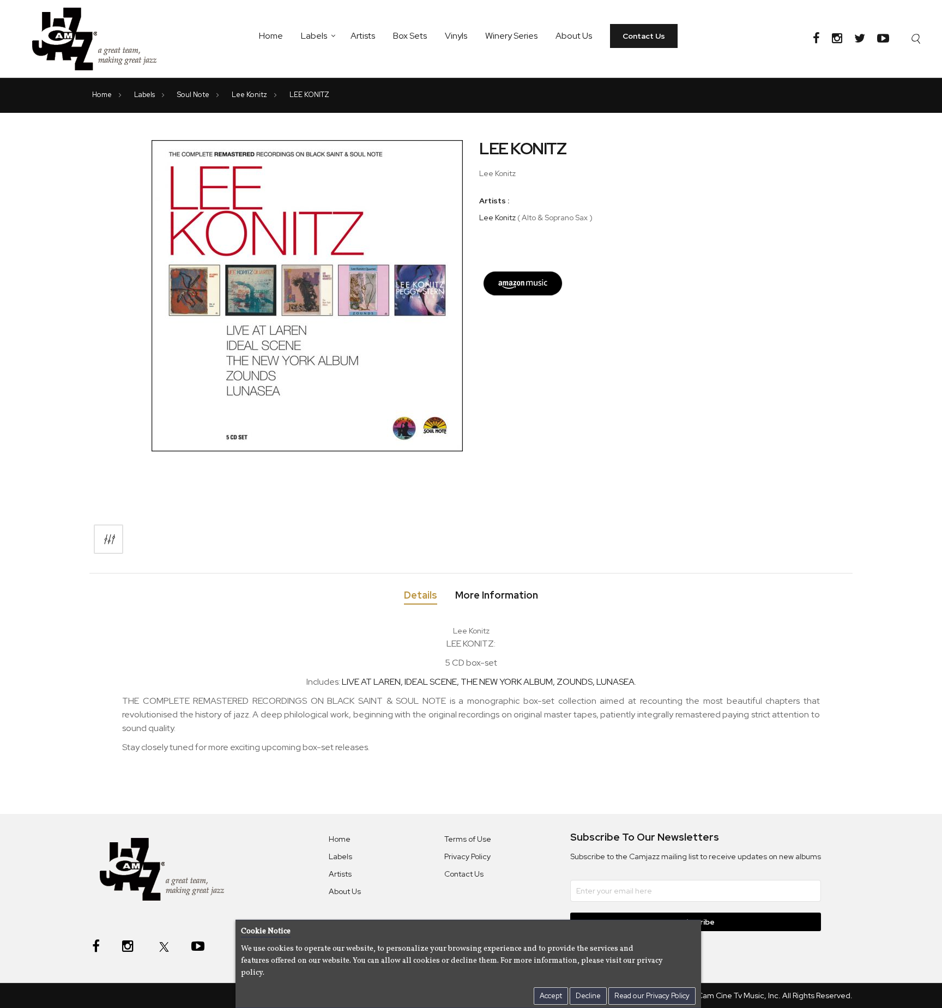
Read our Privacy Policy (652, 995)
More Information (496, 595)
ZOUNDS (575, 681)
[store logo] (101, 38)
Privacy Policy (467, 856)
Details (420, 595)
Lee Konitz (250, 94)
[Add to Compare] (108, 539)
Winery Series (511, 35)
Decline (588, 995)
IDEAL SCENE (430, 681)
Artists (363, 35)
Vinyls (456, 35)
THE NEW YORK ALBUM (507, 681)
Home (271, 35)
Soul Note (194, 94)
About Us (573, 35)
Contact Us (644, 36)
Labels (314, 35)
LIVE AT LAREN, (373, 681)
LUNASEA (615, 681)
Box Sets (410, 35)
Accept (551, 995)
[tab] (420, 597)
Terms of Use (467, 839)
